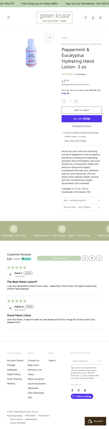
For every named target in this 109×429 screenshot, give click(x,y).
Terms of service (16, 419)
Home (64, 38)
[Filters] (92, 258)
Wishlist (11, 383)
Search (52, 360)
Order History (14, 374)
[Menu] (8, 17)
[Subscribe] (100, 361)
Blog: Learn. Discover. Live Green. (35, 370)
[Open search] (85, 258)
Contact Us (33, 360)
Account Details (15, 360)
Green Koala (18, 412)
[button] (85, 17)
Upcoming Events (37, 383)
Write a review (59, 258)
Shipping (65, 84)
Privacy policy (44, 416)
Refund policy (30, 416)
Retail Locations (36, 379)
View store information (75, 141)
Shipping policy (31, 419)
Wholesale (33, 388)
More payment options (81, 126)
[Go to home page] (54, 18)
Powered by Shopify (14, 416)
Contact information (18, 423)
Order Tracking (14, 379)
